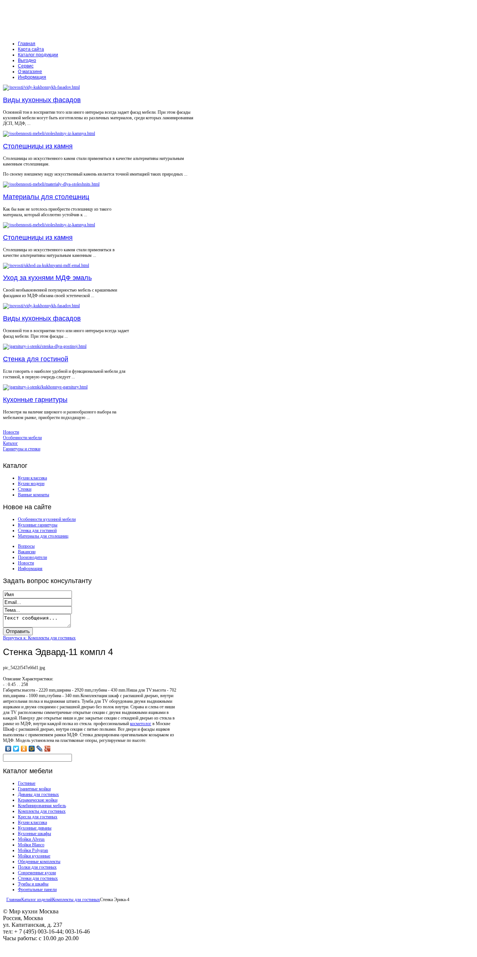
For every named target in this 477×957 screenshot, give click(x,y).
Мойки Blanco (31, 844)
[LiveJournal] (40, 748)
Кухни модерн (31, 483)
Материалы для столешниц (46, 197)
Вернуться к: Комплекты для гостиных (39, 637)
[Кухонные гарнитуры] (45, 387)
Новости (26, 563)
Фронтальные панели (37, 889)
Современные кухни (37, 872)
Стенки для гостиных (38, 878)
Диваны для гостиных (38, 794)
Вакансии (26, 551)
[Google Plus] (47, 748)
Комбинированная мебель (42, 805)
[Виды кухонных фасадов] (41, 87)
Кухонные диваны (34, 828)
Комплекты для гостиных (42, 811)
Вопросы (26, 546)
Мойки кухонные (34, 856)
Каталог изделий (36, 899)
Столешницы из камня (38, 146)
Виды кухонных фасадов (42, 100)
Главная (13, 899)
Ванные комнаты (33, 494)
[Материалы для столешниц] (51, 184)
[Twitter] (16, 748)
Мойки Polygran (33, 850)
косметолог (140, 723)
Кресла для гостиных (37, 816)
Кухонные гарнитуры (35, 399)
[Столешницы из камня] (49, 133)
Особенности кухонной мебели (47, 519)
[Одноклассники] (24, 748)
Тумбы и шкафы (33, 884)
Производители (32, 557)
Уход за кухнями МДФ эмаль (47, 277)
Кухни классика (32, 478)
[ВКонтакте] (8, 748)
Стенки (24, 489)
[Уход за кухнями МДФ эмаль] (46, 265)
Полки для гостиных (37, 867)
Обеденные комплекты (39, 861)
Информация (30, 568)
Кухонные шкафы (34, 833)
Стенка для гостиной (35, 359)
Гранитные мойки (34, 788)
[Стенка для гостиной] (44, 346)
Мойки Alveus (31, 839)
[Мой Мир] (32, 748)
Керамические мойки (37, 800)
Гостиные (26, 783)
